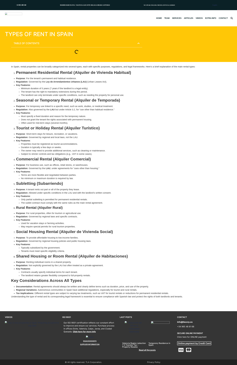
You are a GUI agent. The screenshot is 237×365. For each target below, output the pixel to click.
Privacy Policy (153, 362)
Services (176, 18)
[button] (232, 18)
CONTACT (223, 18)
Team (167, 18)
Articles (188, 18)
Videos (199, 18)
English (214, 5)
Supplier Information (89, 344)
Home (159, 18)
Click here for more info (84, 331)
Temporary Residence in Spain (159, 344)
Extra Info (210, 18)
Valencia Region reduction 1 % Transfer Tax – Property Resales (134, 345)
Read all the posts (147, 350)
